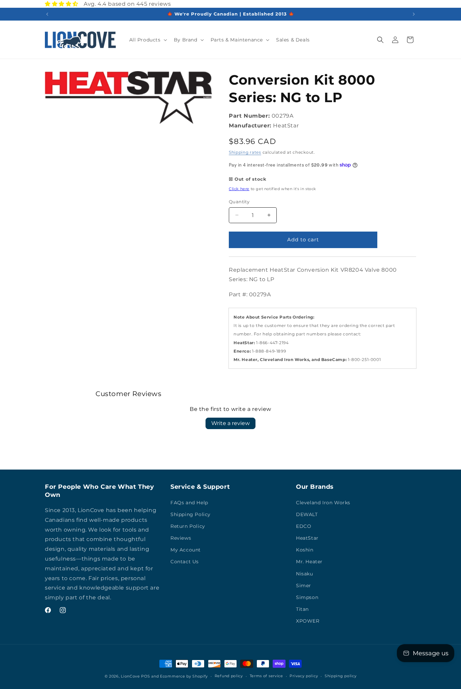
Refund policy (229, 675)
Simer (303, 585)
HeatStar (307, 538)
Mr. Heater (309, 562)
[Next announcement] (413, 14)
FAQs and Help (189, 503)
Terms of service (266, 675)
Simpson (307, 597)
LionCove (130, 676)
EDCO (303, 526)
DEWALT (307, 514)
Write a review (230, 423)
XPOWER (308, 621)
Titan (302, 609)
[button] (147, 40)
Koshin (305, 550)
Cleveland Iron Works (323, 503)
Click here (239, 188)
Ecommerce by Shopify (184, 676)
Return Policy (187, 526)
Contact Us (184, 562)
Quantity (239, 201)
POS (145, 676)
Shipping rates (245, 152)
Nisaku (304, 574)
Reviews (180, 538)
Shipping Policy (190, 514)
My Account (185, 550)
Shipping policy (341, 675)
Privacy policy (304, 675)
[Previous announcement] (47, 14)
